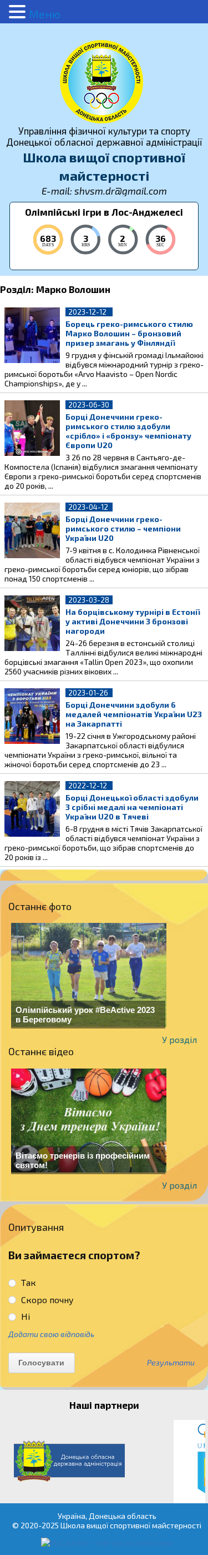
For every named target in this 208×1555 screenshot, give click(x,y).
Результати (171, 1363)
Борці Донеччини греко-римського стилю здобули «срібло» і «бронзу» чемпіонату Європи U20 (128, 431)
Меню (44, 14)
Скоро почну (46, 1299)
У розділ (179, 1039)
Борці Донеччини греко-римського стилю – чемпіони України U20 (123, 528)
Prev (14, 1461)
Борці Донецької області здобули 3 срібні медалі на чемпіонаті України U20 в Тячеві (132, 807)
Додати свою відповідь (51, 1334)
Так (27, 1282)
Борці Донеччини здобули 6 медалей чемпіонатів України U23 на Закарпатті (133, 714)
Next (193, 1461)
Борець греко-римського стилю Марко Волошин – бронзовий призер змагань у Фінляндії (129, 333)
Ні (24, 1316)
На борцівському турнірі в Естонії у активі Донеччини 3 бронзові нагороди (132, 621)
